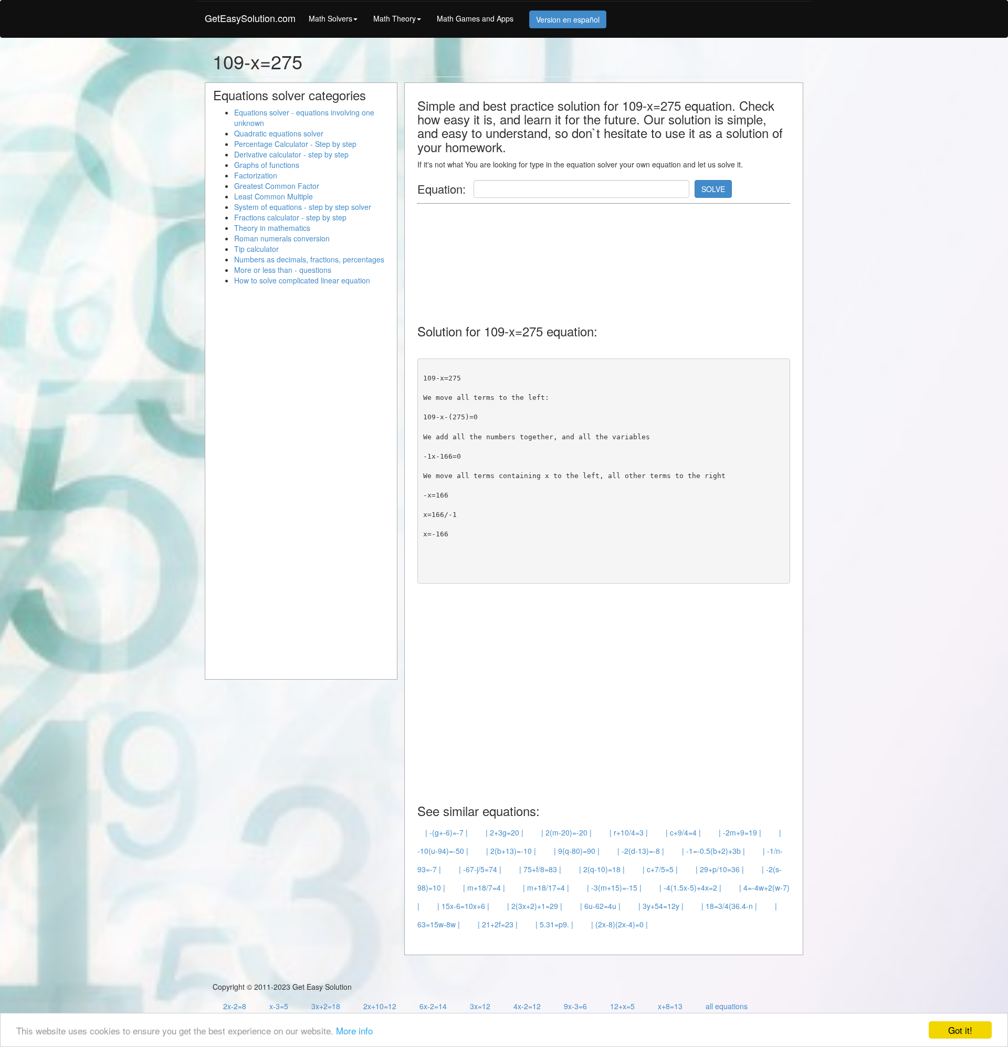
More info (354, 1030)
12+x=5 (622, 1006)
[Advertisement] (608, 258)
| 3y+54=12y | (661, 906)
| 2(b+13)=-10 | (511, 850)
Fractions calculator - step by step (290, 217)
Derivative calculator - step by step (291, 154)
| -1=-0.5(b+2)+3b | (713, 850)
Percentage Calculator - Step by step (295, 144)
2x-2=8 (234, 1006)
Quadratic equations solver (278, 133)
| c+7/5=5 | (660, 869)
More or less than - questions (282, 270)
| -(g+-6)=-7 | (446, 832)
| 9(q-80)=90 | (577, 850)
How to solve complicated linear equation (302, 280)
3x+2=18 (325, 1006)
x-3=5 (278, 1006)
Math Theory (394, 18)
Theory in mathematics (272, 228)
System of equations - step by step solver (302, 207)
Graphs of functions (266, 165)
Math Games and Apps (475, 18)
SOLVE (713, 189)
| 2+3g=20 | (504, 832)
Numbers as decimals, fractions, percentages (309, 259)
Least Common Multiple (273, 196)
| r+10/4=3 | (629, 832)
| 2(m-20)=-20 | (566, 832)
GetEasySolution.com (250, 18)
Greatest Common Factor (276, 186)
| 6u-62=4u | (600, 906)
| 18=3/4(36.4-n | (729, 906)
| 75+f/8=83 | (540, 869)
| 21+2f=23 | (498, 924)
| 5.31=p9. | (554, 924)
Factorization (255, 175)
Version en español (568, 19)
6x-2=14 (433, 1006)
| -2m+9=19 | (740, 832)
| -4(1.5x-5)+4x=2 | (690, 887)
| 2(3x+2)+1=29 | (534, 906)
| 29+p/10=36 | (720, 869)
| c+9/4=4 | (683, 832)
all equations (727, 1006)
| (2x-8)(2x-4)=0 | (619, 924)
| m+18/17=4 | (546, 887)
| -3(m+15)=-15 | (614, 887)
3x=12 (480, 1006)
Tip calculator (256, 249)
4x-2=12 (527, 1006)
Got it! (960, 1030)
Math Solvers (330, 18)
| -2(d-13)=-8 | (640, 850)
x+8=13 (670, 1006)
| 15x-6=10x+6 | (463, 906)
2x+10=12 (379, 1006)
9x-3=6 (575, 1006)
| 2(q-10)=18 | (602, 869)
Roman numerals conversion (282, 238)
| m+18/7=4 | (484, 887)
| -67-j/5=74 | (480, 869)
